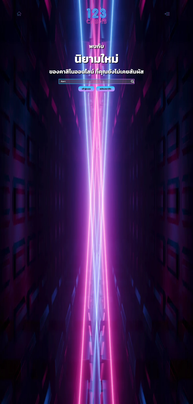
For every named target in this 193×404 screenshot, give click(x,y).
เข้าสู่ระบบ (86, 88)
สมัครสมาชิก (105, 88)
